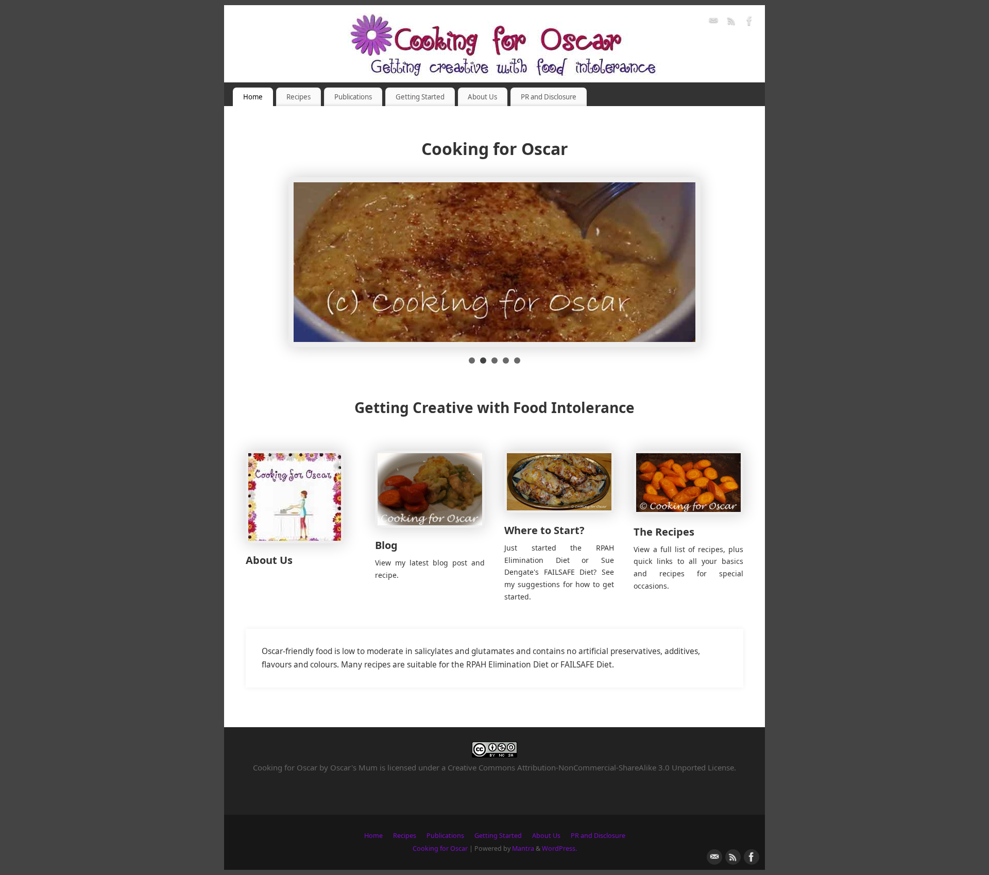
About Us (482, 96)
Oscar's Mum (354, 767)
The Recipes (664, 532)
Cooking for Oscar (440, 848)
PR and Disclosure (548, 96)
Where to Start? (544, 530)
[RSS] (731, 22)
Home (253, 96)
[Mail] (713, 22)
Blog (386, 545)
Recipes (298, 96)
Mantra (523, 848)
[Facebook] (749, 22)
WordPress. (559, 848)
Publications (353, 96)
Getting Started (420, 96)
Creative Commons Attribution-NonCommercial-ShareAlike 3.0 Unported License (591, 767)
